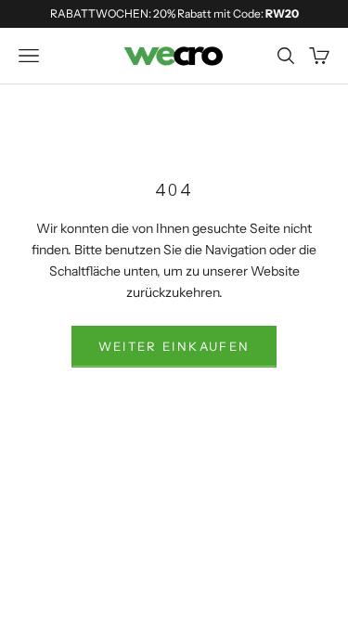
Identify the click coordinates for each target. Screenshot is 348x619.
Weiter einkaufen (174, 346)
